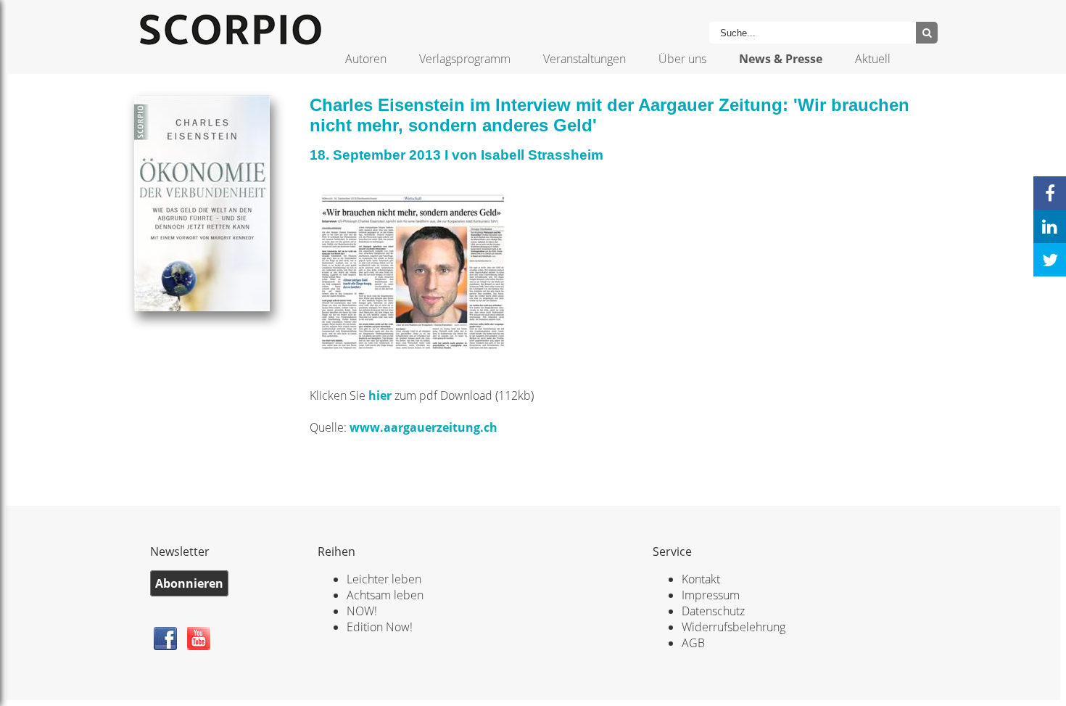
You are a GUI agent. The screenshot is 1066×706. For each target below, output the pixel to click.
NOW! (362, 611)
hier (381, 395)
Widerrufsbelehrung (733, 627)
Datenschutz (713, 611)
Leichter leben (384, 579)
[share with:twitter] (1049, 259)
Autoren (366, 59)
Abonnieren (189, 583)
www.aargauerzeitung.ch (423, 427)
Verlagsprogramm (465, 59)
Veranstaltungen (584, 59)
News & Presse (780, 59)
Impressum (711, 595)
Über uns (682, 59)
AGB (693, 643)
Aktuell (873, 59)
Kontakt (701, 579)
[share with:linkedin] (1049, 226)
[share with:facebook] (1049, 193)
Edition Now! (380, 627)
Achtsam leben (385, 595)
